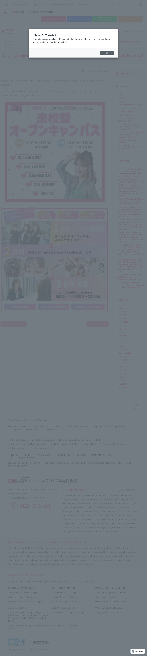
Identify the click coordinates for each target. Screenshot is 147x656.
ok (107, 53)
